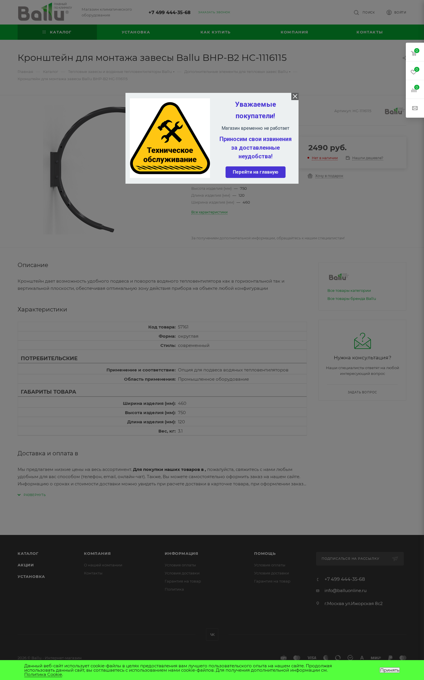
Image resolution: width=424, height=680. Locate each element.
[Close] (295, 96)
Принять (389, 670)
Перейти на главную (255, 172)
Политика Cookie (43, 674)
